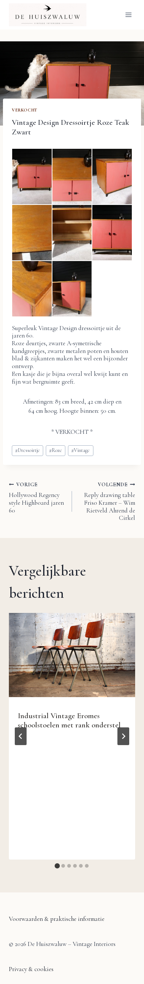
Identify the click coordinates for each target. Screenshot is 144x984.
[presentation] (72, 655)
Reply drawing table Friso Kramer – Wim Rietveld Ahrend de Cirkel (109, 501)
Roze (55, 450)
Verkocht (24, 110)
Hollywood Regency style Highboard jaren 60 (36, 497)
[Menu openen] (128, 14)
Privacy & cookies (31, 969)
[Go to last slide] (21, 736)
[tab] (57, 865)
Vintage (80, 450)
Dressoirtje (27, 450)
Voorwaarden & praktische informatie (56, 919)
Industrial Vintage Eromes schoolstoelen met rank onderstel (69, 720)
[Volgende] (123, 736)
